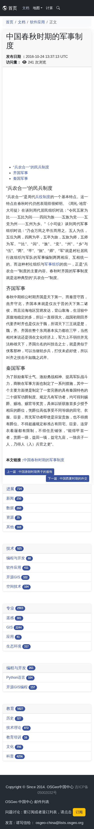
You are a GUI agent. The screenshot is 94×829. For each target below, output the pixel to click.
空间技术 (17, 586)
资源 (13, 517)
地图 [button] (36, 8)
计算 (49, 8)
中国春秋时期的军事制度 (43, 460)
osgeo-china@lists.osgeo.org (59, 822)
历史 (13, 718)
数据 (13, 508)
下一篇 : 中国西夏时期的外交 (67, 478)
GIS (14, 627)
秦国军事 (20, 178)
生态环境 (17, 646)
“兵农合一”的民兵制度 (31, 167)
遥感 (13, 618)
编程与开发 (18, 558)
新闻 (13, 498)
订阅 (79, 812)
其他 (13, 527)
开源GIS (17, 577)
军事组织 (52, 264)
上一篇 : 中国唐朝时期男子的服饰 (29, 471)
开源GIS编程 (20, 687)
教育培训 (16, 737)
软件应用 (37, 22)
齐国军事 (20, 173)
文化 (13, 746)
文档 (25, 8)
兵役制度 (42, 197)
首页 (12, 8)
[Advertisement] (47, 117)
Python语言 (19, 677)
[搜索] (58, 8)
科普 (14, 756)
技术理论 (17, 727)
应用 (13, 636)
